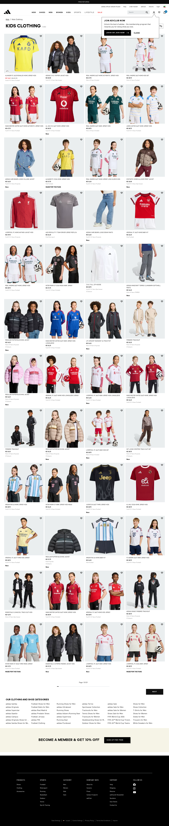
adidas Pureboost (64, 723)
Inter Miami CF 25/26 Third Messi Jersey (19, 664)
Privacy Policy (89, 820)
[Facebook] (134, 784)
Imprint (115, 820)
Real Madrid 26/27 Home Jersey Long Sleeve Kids (103, 179)
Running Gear (62, 720)
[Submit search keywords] (146, 12)
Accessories (20, 791)
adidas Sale (112, 704)
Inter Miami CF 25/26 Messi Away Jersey (59, 285)
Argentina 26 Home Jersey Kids (16, 504)
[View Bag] (165, 12)
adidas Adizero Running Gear (68, 714)
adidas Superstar (13, 710)
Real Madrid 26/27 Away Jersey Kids (98, 126)
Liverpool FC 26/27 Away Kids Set (97, 450)
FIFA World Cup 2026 (116, 717)
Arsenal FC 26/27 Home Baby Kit (137, 232)
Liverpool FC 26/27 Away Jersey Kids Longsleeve (103, 395)
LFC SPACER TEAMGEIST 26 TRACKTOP (98, 341)
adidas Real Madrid (39, 710)
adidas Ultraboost (64, 707)
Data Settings (56, 820)
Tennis (42, 802)
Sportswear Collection (91, 707)
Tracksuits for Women (91, 717)
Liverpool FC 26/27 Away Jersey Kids (98, 664)
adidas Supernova (64, 717)
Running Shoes (63, 710)
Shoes (19, 784)
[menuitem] (33, 12)
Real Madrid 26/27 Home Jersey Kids (17, 285)
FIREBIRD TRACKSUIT (133, 340)
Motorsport (43, 788)
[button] (33, 12)
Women (65, 788)
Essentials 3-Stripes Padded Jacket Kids (60, 664)
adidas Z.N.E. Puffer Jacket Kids (57, 75)
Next (154, 691)
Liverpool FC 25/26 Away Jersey (137, 664)
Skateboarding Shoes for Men (94, 720)
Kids (7, 19)
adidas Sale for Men (115, 707)
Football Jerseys (37, 717)
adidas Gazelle (11, 714)
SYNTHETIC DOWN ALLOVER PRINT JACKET (140, 179)
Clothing (19, 788)
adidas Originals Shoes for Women (17, 720)
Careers (89, 788)
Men (64, 784)
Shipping (112, 788)
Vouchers (113, 798)
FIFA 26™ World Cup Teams (119, 723)
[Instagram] (134, 788)
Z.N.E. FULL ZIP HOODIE (93, 284)
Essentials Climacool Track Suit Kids (18, 612)
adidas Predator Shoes (40, 714)
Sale (64, 795)
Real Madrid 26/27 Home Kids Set (137, 75)
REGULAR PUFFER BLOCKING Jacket (17, 340)
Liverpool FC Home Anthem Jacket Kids (19, 232)
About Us (89, 784)
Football (43, 784)
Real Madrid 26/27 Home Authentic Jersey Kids (102, 75)
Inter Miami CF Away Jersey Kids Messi (59, 504)
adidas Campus (12, 717)
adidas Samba (11, 704)
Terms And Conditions (103, 820)
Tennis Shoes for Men (90, 714)
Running (42, 791)
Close (137, 33)
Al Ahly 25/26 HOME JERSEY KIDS (137, 504)
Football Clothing (38, 723)
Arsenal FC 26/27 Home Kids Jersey (98, 612)
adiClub (89, 798)
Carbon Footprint (92, 795)
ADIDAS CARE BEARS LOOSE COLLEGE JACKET (19, 179)
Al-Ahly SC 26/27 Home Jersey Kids (57, 126)
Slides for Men (139, 717)
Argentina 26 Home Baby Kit (96, 558)
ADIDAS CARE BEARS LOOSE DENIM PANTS (99, 232)
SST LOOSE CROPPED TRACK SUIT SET (138, 449)
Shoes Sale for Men (115, 714)
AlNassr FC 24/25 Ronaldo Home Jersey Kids (20, 75)
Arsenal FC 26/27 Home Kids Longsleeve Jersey (62, 395)
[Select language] (165, 6)
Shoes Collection (139, 707)
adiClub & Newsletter (117, 795)
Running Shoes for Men (66, 704)
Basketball (43, 795)
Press (88, 791)
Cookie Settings (77, 820)
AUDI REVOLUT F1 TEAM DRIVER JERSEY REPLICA (61, 232)
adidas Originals (12, 707)
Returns (112, 791)
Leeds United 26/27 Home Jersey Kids (139, 126)
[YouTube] (134, 792)
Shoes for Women (140, 714)
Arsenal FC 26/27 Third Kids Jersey (17, 558)
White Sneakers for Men (142, 723)
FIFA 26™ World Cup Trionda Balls (119, 720)
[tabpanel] (84, 366)
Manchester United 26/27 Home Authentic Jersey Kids (24, 126)
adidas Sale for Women (117, 710)
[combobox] (138, 12)
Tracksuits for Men (89, 710)
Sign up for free (115, 740)
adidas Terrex (87, 704)
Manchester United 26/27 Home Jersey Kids (61, 612)
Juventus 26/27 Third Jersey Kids (97, 504)
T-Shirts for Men (139, 710)
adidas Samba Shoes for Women (17, 723)
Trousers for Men (140, 720)
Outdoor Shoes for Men (91, 723)
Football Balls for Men (40, 707)
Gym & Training (45, 805)
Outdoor (42, 798)
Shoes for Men (139, 704)
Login (158, 6)
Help (111, 784)
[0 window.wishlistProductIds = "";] (159, 12)
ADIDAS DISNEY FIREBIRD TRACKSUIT (138, 611)
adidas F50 (35, 720)
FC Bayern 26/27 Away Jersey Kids (137, 558)
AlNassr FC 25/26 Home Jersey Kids (58, 179)
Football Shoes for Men (40, 704)
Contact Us (113, 805)
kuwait (68, 820)
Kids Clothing (17, 19)
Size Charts (113, 802)
